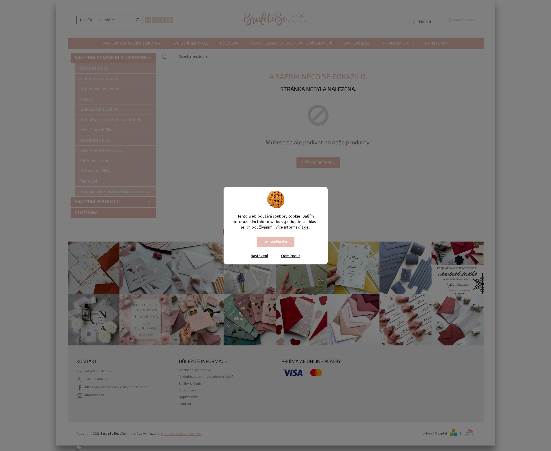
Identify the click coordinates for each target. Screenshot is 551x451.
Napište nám (188, 397)
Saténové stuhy (94, 161)
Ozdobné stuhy (93, 68)
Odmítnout (290, 256)
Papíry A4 (88, 181)
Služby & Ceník (190, 383)
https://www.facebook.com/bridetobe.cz (116, 387)
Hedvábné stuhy (94, 140)
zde (305, 227)
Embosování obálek (98, 109)
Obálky (86, 99)
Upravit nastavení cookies (181, 433)
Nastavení (259, 256)
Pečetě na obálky (95, 130)
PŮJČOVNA (86, 212)
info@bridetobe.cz (99, 371)
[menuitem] (131, 43)
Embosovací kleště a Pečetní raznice (114, 191)
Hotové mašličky (95, 171)
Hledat (137, 20)
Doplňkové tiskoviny (99, 89)
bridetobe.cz (94, 394)
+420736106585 (96, 379)
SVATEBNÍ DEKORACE (97, 201)
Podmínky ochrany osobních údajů (206, 376)
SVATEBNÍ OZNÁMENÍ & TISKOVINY (111, 57)
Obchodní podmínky (195, 370)
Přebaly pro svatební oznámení (109, 120)
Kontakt (185, 403)
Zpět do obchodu (318, 162)
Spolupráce (187, 390)
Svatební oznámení (98, 79)
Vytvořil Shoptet (435, 433)
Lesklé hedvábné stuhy (101, 150)
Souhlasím (278, 242)
